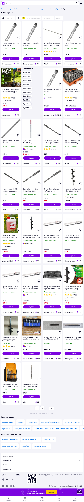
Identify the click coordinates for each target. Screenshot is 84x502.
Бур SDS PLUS (32, 422)
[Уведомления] (81, 3)
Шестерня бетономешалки (50, 422)
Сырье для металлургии (30, 439)
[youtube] (3, 486)
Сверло (20, 422)
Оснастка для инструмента (37, 9)
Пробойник (6, 429)
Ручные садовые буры (10, 439)
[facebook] (7, 486)
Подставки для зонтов (41, 446)
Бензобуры (25, 446)
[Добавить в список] (18, 37)
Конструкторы (49, 439)
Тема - (10, 475)
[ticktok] (14, 486)
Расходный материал (22, 429)
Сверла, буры (55, 9)
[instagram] (10, 486)
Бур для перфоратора (72, 422)
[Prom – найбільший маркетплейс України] (3, 3)
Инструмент (20, 9)
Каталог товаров (7, 9)
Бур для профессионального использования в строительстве (55, 429)
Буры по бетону (7, 422)
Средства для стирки (9, 446)
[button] (10, 58)
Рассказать (51, 492)
